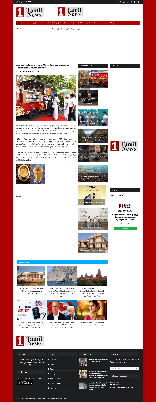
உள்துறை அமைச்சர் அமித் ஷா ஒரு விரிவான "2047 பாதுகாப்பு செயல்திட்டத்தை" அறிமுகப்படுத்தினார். (31, 291)
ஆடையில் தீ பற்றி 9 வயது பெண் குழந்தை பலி (92, 158)
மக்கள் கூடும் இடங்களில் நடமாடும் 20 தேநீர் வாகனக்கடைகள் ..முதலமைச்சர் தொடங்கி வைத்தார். (43, 66)
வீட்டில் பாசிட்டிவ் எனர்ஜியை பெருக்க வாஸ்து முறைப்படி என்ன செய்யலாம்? (91, 226)
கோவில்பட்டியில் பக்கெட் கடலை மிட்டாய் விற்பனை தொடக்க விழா (92, 83)
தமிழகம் (27, 23)
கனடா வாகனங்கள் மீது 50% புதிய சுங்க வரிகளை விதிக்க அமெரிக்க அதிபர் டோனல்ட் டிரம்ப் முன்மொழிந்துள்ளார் (62, 325)
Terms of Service (55, 379)
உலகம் (42, 23)
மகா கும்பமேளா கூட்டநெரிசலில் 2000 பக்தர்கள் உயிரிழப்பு (91, 177)
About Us (53, 359)
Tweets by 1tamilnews (117, 195)
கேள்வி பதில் (78, 23)
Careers (52, 369)
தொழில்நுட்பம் (68, 23)
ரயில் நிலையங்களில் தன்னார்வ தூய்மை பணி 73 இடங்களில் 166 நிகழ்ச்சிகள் (92, 138)
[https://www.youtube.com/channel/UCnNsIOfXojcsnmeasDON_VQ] (97, 12)
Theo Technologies (61, 398)
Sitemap (53, 388)
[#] (125, 146)
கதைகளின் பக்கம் (90, 23)
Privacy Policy (54, 374)
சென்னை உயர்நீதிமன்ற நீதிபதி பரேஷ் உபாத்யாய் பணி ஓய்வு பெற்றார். (88, 100)
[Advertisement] (78, 47)
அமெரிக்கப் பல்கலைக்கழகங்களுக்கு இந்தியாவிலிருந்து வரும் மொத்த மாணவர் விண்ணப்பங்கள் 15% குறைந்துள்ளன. (31, 325)
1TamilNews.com (30, 398)
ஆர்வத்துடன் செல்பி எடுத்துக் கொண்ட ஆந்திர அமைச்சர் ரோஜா (92, 122)
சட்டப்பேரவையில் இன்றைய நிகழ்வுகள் (91, 250)
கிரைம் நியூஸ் (57, 23)
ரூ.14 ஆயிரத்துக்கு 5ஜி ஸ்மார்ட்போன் (91, 202)
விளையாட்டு (108, 23)
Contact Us (53, 364)
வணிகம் (100, 23)
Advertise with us (56, 383)
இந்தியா (35, 23)
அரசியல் (48, 23)
